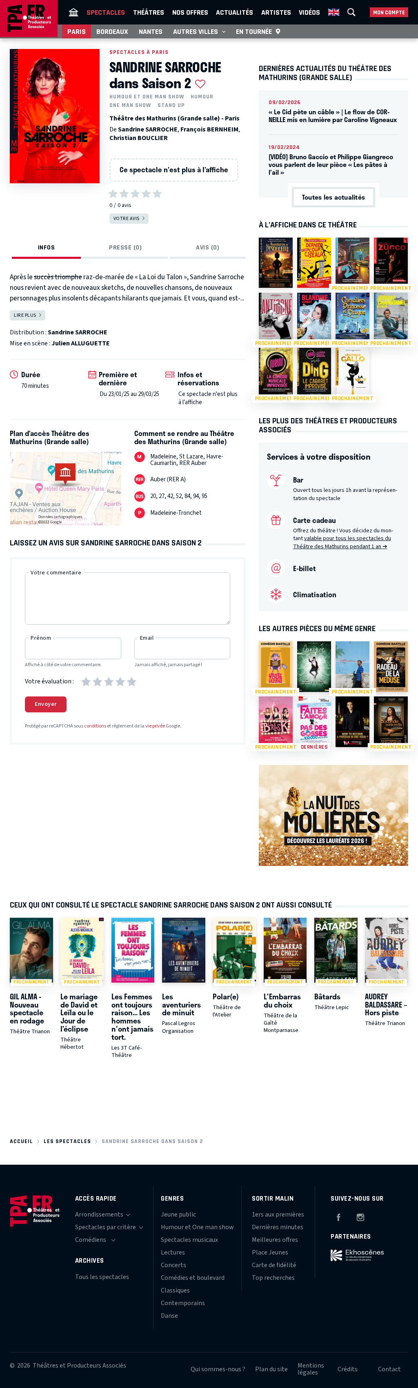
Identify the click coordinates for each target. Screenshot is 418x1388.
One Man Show (130, 105)
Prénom (41, 638)
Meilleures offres (275, 1239)
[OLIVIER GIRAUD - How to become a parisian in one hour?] (352, 721)
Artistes (276, 12)
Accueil (21, 1141)
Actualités (234, 12)
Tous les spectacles (102, 1276)
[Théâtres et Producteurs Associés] (73, 12)
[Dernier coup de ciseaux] (314, 263)
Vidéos (309, 12)
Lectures (173, 1252)
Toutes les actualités (333, 197)
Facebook (338, 1216)
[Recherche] (351, 12)
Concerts (173, 1265)
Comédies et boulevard (193, 1277)
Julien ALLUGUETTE (80, 343)
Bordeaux (112, 31)
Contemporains (183, 1303)
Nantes (150, 31)
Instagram (360, 1216)
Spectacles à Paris (139, 52)
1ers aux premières (278, 1214)
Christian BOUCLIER (138, 137)
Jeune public (178, 1214)
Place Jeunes (270, 1252)
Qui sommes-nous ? (218, 1369)
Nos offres (190, 12)
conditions (95, 726)
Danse (169, 1315)
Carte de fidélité (274, 1265)
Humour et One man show (146, 97)
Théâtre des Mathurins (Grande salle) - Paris (174, 118)
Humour (202, 97)
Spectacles (106, 12)
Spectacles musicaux (189, 1239)
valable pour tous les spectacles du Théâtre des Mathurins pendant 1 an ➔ (342, 542)
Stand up (171, 105)
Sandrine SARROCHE (148, 129)
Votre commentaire (56, 572)
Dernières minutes (277, 1227)
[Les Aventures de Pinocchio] (276, 263)
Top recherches (273, 1277)
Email (147, 638)
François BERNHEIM (209, 129)
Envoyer (46, 704)
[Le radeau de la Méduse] (391, 666)
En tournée (254, 31)
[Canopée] (314, 666)
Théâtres (148, 12)
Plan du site (271, 1369)
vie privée (155, 726)
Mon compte (389, 12)
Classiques (175, 1290)
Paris (76, 31)
